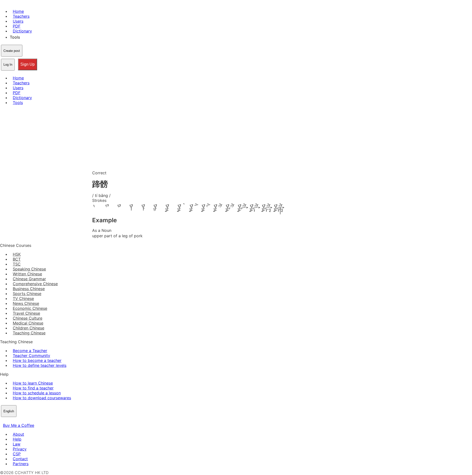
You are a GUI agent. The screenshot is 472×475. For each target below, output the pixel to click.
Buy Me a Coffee (18, 425)
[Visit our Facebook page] (3, 420)
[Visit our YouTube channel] (21, 420)
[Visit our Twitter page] (9, 420)
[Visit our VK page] (15, 420)
